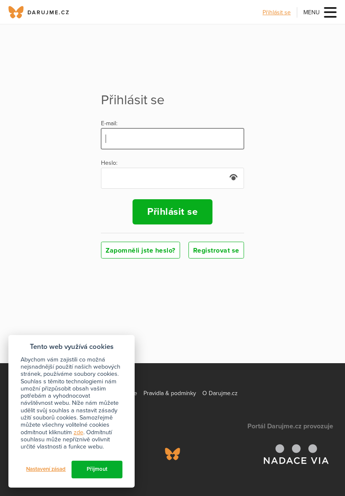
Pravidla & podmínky (169, 393)
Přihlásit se (277, 12)
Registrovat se (216, 250)
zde (78, 432)
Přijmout (97, 469)
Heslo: (109, 163)
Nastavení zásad (46, 469)
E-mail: (109, 123)
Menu (311, 12)
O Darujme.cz (220, 393)
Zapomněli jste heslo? (140, 250)
